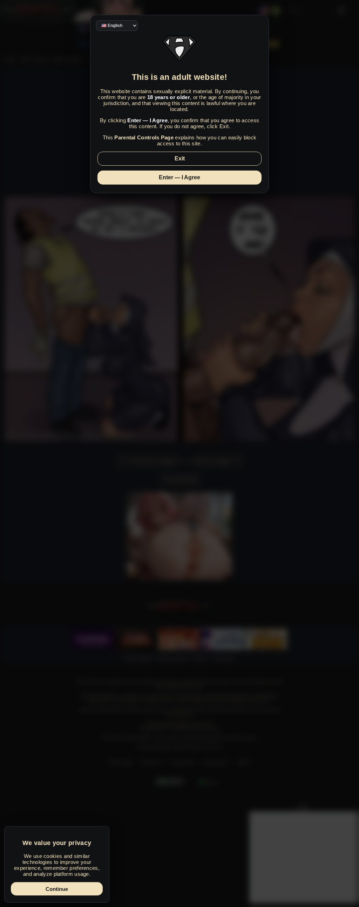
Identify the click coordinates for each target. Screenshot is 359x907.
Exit (180, 158)
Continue (57, 889)
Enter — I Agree (179, 177)
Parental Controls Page (144, 137)
